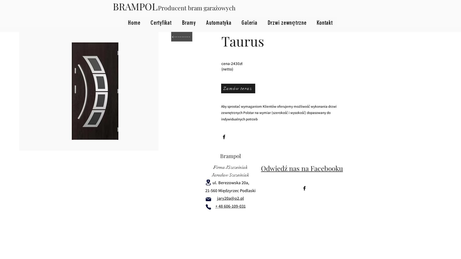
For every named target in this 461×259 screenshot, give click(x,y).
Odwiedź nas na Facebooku (302, 168)
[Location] (208, 182)
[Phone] (208, 207)
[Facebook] (224, 137)
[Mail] (208, 199)
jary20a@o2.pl (230, 198)
